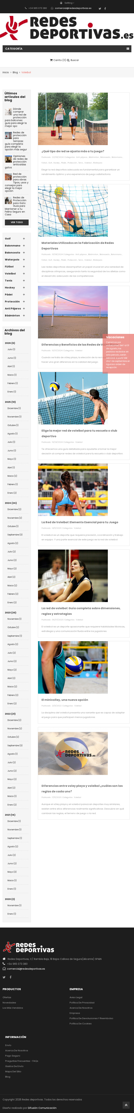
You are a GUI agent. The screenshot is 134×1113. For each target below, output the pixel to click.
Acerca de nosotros (81, 1008)
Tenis (80, 163)
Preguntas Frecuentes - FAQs (21, 1061)
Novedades (9, 1002)
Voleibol (88, 163)
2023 (10, 612)
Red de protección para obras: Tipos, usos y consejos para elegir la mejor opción (16, 182)
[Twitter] (100, 8)
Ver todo (17, 222)
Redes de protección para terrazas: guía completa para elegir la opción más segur (16, 141)
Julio (11, 349)
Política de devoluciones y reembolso (91, 1018)
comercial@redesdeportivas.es (73, 8)
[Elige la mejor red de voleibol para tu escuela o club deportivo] (73, 398)
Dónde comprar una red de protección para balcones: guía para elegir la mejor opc (16, 117)
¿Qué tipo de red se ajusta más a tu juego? (73, 151)
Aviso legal (76, 997)
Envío (8, 1045)
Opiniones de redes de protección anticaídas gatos (16, 161)
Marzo (12, 375)
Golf (50, 163)
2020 (10, 899)
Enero (12, 391)
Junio (12, 358)
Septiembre (15, 534)
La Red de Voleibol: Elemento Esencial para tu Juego (80, 522)
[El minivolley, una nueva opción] (73, 667)
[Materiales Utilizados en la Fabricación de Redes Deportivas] (73, 210)
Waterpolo (97, 163)
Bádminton (94, 157)
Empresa (75, 1013)
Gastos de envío (14, 1066)
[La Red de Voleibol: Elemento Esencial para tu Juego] (73, 490)
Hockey (56, 163)
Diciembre (14, 408)
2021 (10, 815)
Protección (72, 163)
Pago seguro (12, 1055)
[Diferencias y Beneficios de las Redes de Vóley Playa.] (73, 312)
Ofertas (7, 997)
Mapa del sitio (13, 1071)
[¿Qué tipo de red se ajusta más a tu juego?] (73, 119)
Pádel (64, 163)
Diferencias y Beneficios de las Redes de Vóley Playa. (80, 345)
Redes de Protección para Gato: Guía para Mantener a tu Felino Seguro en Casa (15, 206)
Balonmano (117, 157)
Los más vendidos (13, 1008)
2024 (11, 503)
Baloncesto (105, 157)
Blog (7, 1076)
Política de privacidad (82, 1002)
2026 (10, 343)
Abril (11, 366)
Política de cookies (81, 1023)
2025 (10, 402)
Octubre (13, 425)
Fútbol (44, 163)
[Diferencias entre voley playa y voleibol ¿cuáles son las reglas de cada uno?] (73, 753)
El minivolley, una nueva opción (65, 700)
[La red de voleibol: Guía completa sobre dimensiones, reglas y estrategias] (73, 576)
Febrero (13, 383)
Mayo (12, 459)
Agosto (13, 433)
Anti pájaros (81, 157)
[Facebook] (105, 8)
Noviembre (14, 416)
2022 (10, 713)
